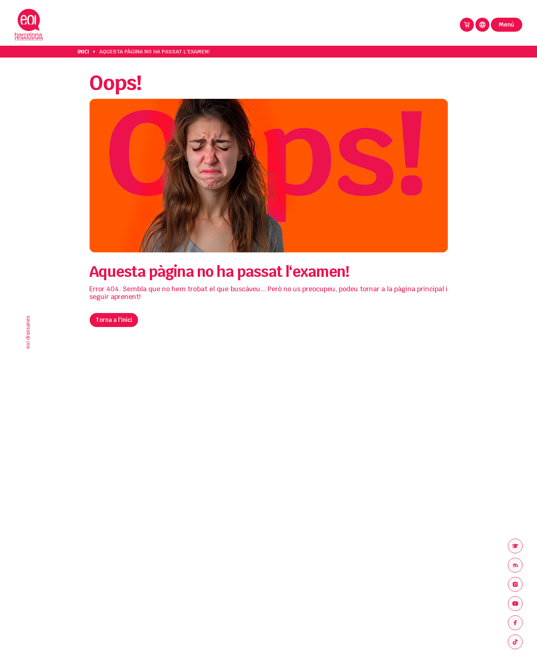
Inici (83, 51)
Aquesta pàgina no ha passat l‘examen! (154, 51)
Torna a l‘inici (114, 320)
